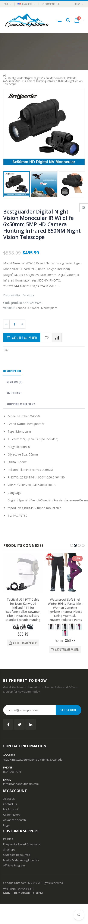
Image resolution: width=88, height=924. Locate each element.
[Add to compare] (57, 337)
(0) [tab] (14, 382)
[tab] (12, 371)
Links (77, 4)
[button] (71, 545)
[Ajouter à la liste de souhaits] (46, 337)
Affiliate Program (14, 865)
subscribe (68, 710)
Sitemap (8, 849)
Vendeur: (9, 308)
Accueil (4, 75)
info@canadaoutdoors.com (21, 784)
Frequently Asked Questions (21, 844)
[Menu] (60, 20)
